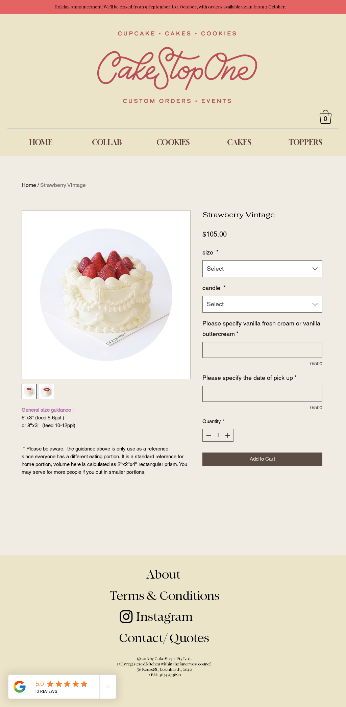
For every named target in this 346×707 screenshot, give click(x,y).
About (164, 575)
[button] (325, 117)
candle (214, 287)
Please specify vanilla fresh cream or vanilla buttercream (261, 329)
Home (29, 185)
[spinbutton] (218, 435)
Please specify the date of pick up (249, 377)
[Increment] (228, 435)
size (210, 252)
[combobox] (262, 268)
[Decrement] (208, 435)
